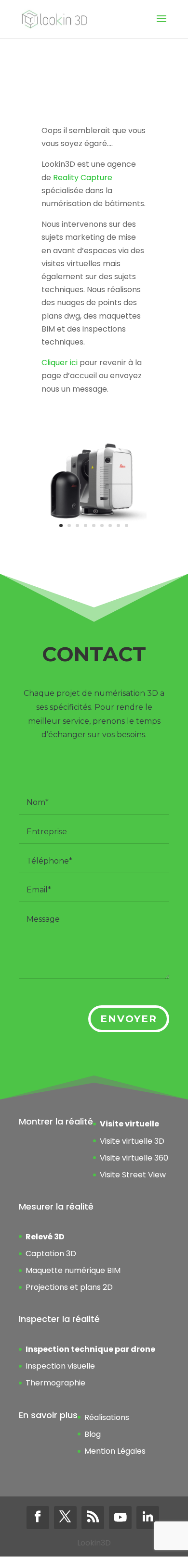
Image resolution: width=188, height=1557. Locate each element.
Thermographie (55, 1382)
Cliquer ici (59, 362)
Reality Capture (82, 177)
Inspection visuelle (60, 1366)
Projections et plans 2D (69, 1287)
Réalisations (106, 1417)
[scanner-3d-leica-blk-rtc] (94, 532)
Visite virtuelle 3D (132, 1141)
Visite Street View (133, 1174)
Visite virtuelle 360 (134, 1157)
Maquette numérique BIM (73, 1270)
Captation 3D (51, 1253)
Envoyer (128, 1019)
